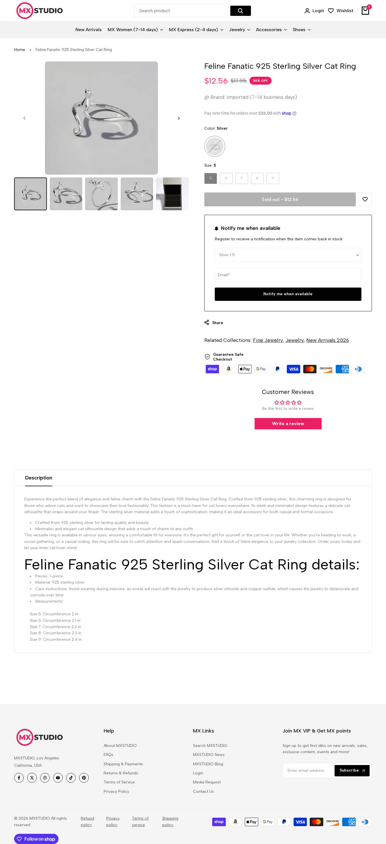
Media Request (207, 782)
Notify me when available (288, 294)
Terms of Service (119, 782)
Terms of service (140, 821)
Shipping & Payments (123, 764)
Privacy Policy (116, 791)
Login (198, 773)
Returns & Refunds (121, 773)
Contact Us (203, 791)
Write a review (288, 423)
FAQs (108, 754)
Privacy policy (113, 821)
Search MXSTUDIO (210, 745)
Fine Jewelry (268, 340)
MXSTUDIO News (209, 754)
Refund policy (87, 821)
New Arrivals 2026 (327, 340)
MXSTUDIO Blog (208, 764)
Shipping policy (170, 821)
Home (19, 49)
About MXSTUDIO (120, 745)
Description (38, 478)
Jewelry (294, 340)
